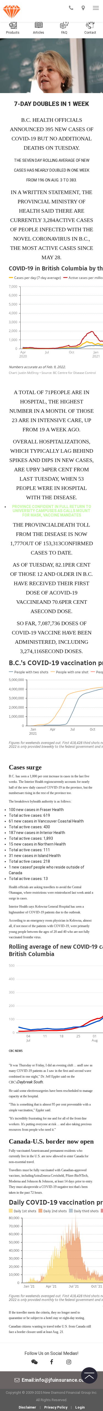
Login (80, 1407)
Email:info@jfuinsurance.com (55, 1380)
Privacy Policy (55, 1407)
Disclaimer (27, 1407)
